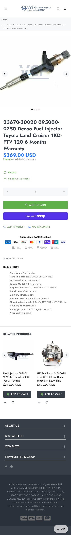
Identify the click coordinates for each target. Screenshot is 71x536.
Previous (5, 74)
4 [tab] (39, 109)
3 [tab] (36, 109)
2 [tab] (34, 109)
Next (66, 74)
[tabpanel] (35, 71)
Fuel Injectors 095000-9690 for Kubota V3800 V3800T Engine (16, 377)
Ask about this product (19, 179)
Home (4, 20)
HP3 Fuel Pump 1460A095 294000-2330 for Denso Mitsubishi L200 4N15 (51, 377)
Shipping (7, 159)
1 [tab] (32, 109)
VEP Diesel (17, 259)
